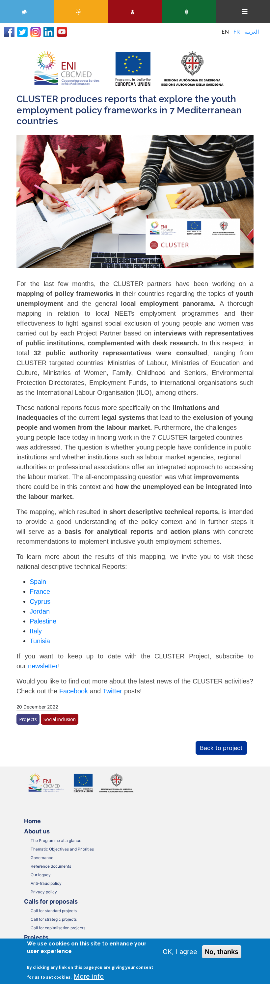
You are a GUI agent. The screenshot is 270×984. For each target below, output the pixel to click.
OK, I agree (180, 952)
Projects (28, 719)
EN (225, 31)
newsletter (43, 666)
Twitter (113, 691)
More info (89, 976)
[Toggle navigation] (244, 12)
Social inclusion (59, 719)
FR (236, 31)
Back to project (221, 747)
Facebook (74, 691)
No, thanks (221, 951)
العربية (251, 31)
